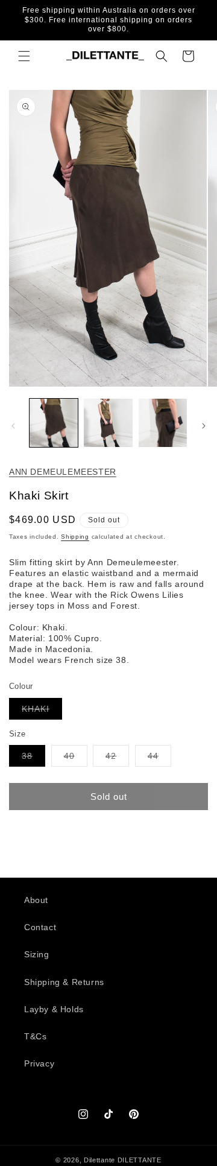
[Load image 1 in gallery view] (54, 423)
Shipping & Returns (64, 982)
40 (75, 758)
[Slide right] (203, 426)
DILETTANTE (140, 1160)
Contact (40, 927)
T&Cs (35, 1036)
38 (33, 758)
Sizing (36, 954)
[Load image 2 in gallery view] (108, 423)
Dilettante (99, 1160)
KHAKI (42, 711)
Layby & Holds (54, 1009)
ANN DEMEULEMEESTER (62, 472)
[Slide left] (13, 426)
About (36, 900)
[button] (24, 56)
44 (159, 758)
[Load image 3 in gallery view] (163, 423)
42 (117, 758)
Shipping (75, 536)
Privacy (39, 1063)
